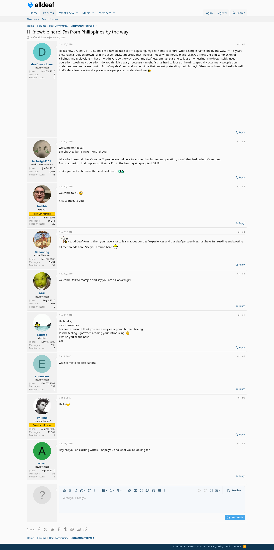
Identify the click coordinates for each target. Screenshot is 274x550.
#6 (243, 315)
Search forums (50, 19)
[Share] (238, 44)
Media (86, 13)
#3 (243, 186)
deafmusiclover (38, 37)
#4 (243, 232)
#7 (243, 356)
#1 (243, 44)
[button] (77, 12)
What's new (66, 13)
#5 (243, 273)
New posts (33, 19)
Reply (242, 132)
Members (105, 13)
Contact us (179, 546)
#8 (243, 397)
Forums (48, 13)
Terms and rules (196, 546)
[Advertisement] (152, 100)
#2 (243, 141)
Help (228, 546)
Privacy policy (215, 546)
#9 (243, 443)
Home (34, 13)
